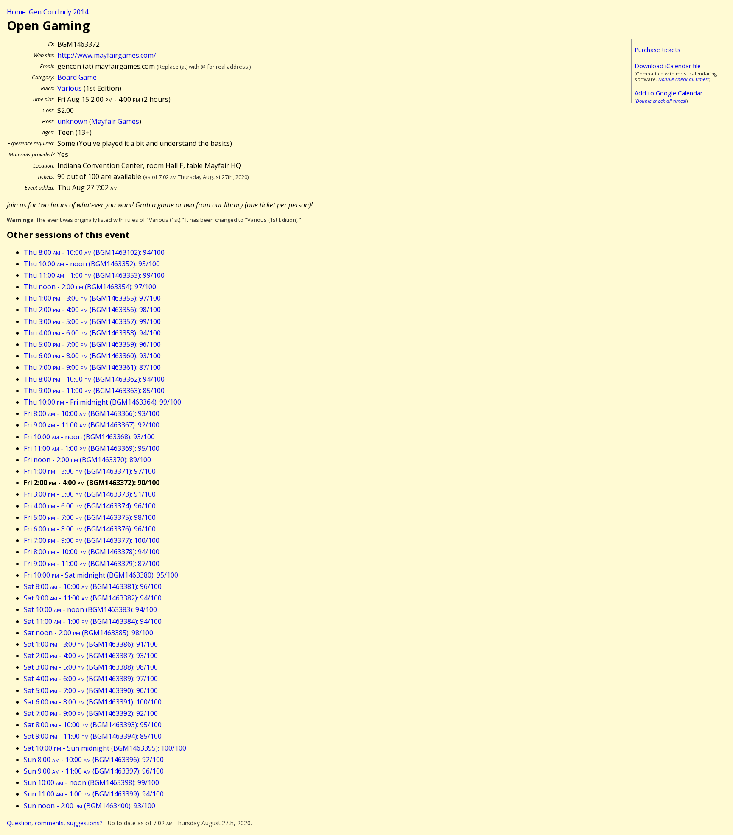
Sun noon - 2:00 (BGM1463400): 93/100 (89, 805)
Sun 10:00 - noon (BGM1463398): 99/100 (91, 782)
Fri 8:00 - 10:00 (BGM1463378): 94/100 (91, 551)
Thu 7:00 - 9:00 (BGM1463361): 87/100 (92, 367)
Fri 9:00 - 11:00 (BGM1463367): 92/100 (91, 425)
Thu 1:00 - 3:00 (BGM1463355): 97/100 (92, 298)
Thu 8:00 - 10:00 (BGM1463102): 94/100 (94, 252)
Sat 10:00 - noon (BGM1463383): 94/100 (90, 609)
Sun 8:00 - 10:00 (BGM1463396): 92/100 (94, 759)
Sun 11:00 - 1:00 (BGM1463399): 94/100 (94, 794)
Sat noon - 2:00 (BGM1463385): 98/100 (88, 632)
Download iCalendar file (668, 66)
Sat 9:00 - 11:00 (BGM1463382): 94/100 (93, 598)
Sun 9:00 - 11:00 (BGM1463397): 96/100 (94, 771)
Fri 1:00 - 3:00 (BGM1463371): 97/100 (90, 471)
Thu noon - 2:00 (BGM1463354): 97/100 (90, 286)
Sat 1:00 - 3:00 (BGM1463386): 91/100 (91, 644)
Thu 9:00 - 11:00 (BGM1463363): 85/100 (94, 390)
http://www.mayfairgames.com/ (106, 55)
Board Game (77, 77)
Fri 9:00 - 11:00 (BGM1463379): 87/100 (91, 563)
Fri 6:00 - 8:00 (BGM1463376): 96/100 (90, 528)
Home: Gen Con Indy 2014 (47, 12)
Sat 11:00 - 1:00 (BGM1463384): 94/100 (93, 621)
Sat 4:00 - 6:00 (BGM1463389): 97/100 (91, 678)
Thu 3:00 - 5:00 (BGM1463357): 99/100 (92, 321)
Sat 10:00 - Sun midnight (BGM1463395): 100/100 (105, 748)
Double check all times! (683, 79)
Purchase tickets (657, 50)
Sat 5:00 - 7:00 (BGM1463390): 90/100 (91, 690)
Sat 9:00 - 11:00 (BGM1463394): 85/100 (93, 736)
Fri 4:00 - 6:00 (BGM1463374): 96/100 (90, 506)
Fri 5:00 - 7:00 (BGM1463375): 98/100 (90, 517)
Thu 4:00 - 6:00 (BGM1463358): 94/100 (92, 333)
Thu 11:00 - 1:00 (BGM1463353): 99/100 (94, 275)
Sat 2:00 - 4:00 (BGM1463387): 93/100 (91, 655)
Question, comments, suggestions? (54, 823)
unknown (72, 121)
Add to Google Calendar (668, 93)
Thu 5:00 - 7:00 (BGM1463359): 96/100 (92, 344)
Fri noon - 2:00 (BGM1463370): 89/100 (87, 459)
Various (69, 88)
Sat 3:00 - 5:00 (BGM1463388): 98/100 (91, 667)
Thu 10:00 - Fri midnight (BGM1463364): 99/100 (102, 402)
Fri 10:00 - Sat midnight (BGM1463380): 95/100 (101, 575)
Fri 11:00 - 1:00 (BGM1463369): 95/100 (91, 448)
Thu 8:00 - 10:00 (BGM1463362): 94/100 (94, 379)
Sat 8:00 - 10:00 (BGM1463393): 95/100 (93, 724)
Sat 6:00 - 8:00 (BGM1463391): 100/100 (93, 702)
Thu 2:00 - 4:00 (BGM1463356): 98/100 (92, 309)
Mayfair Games (115, 121)
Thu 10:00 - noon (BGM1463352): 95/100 (92, 263)
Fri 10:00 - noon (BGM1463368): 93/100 (89, 436)
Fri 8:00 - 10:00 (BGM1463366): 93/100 (91, 413)
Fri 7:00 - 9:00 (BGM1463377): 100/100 (91, 540)
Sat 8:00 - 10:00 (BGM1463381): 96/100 (93, 586)
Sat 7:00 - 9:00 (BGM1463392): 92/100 (91, 713)
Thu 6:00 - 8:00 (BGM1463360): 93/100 (92, 355)
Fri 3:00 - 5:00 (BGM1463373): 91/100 (90, 494)
